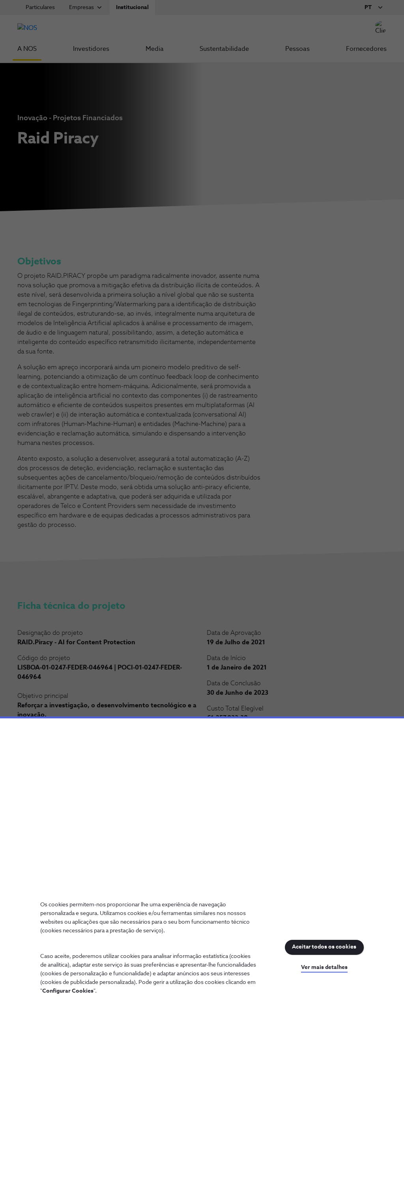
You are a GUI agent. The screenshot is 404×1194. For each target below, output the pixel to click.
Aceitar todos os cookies (324, 947)
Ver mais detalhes (324, 967)
